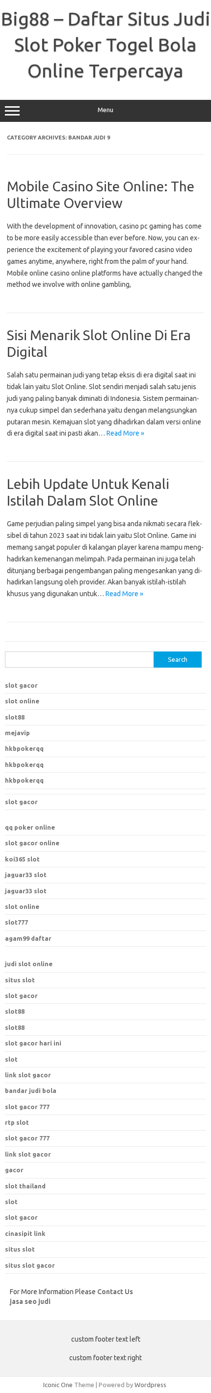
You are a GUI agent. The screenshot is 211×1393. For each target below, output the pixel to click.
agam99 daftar (28, 938)
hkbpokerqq (24, 748)
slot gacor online (32, 842)
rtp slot (17, 1122)
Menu (105, 110)
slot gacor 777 (27, 1138)
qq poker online (30, 827)
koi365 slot (22, 859)
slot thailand (25, 1186)
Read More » (125, 433)
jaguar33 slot (26, 874)
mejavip (17, 732)
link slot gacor (28, 1154)
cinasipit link (25, 1233)
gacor (14, 1169)
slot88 (15, 717)
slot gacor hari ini (33, 1043)
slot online (22, 700)
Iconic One (58, 1384)
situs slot (20, 979)
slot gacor (21, 685)
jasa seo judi (30, 1301)
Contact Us (115, 1292)
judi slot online (29, 963)
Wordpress (150, 1384)
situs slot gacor (30, 1265)
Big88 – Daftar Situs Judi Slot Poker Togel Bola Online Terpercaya (106, 44)
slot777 (16, 922)
